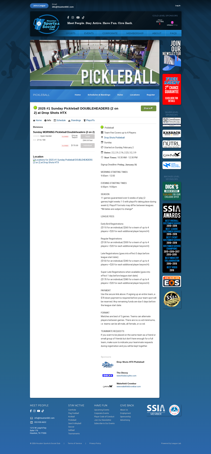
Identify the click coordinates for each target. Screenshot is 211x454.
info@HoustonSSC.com (63, 7)
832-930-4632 (40, 422)
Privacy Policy (95, 443)
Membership (134, 33)
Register (151, 95)
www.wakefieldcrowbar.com (129, 386)
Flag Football (73, 413)
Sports (70, 33)
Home (78, 95)
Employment (125, 413)
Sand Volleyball (74, 423)
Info (49, 120)
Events (89, 33)
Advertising (125, 420)
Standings (76, 120)
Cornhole (72, 410)
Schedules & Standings (99, 95)
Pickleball (72, 420)
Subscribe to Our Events (104, 423)
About (156, 33)
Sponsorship (125, 417)
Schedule (61, 120)
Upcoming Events (101, 410)
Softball (71, 430)
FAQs (173, 33)
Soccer (71, 427)
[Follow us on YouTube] (78, 17)
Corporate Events (101, 413)
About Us (124, 410)
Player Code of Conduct (104, 417)
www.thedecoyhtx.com (126, 376)
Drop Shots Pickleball (114, 137)
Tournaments (74, 434)
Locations (135, 95)
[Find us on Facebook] (68, 17)
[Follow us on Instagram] (73, 17)
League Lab (176, 443)
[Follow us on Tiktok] (83, 17)
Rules (120, 95)
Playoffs (90, 120)
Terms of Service (75, 443)
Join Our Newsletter (102, 420)
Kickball (71, 417)
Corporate (110, 33)
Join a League (39, 6)
